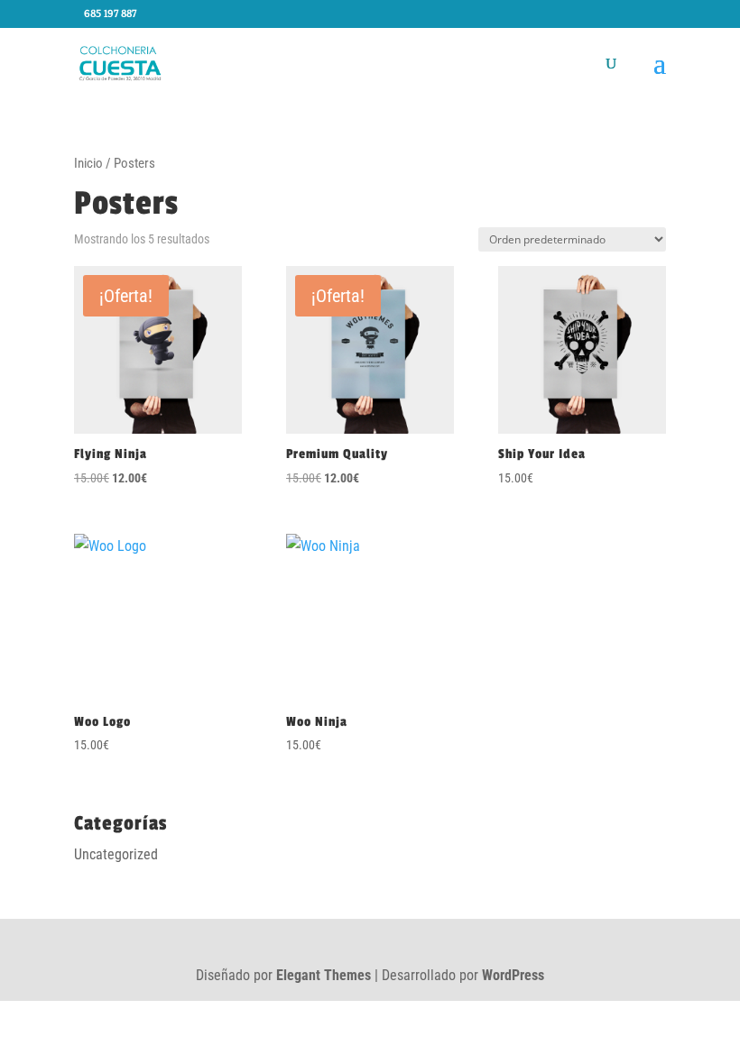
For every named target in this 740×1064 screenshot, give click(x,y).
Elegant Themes (323, 975)
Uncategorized (116, 854)
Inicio (88, 163)
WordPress (513, 975)
